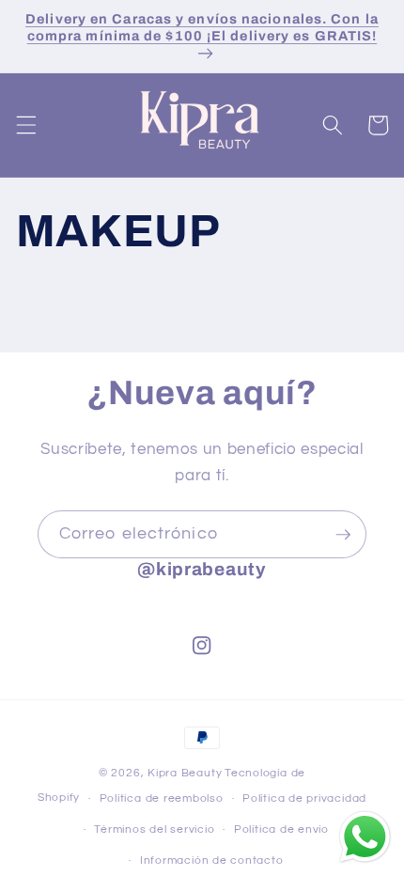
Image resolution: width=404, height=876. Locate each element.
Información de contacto (212, 860)
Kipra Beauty (185, 773)
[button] (25, 125)
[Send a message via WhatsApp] (365, 837)
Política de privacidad (304, 798)
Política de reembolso (162, 798)
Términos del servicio (154, 829)
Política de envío (281, 829)
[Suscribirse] (342, 534)
